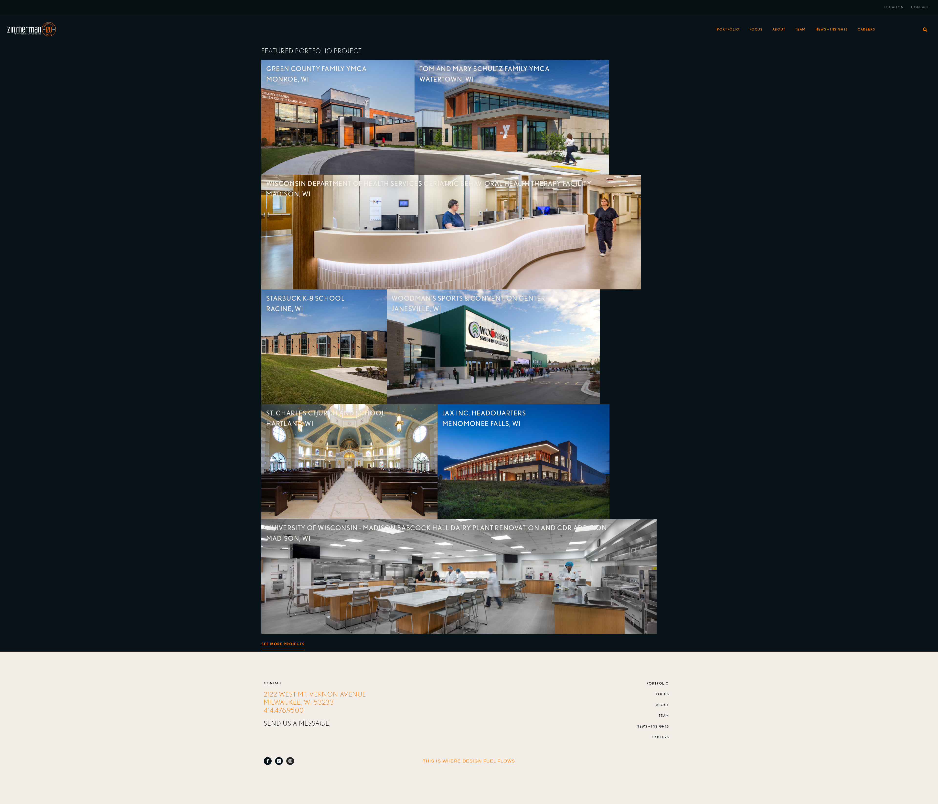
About (779, 29)
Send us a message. (297, 723)
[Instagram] (290, 761)
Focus (756, 29)
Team (800, 29)
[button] (925, 29)
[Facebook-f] (268, 761)
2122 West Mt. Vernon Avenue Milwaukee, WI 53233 (315, 698)
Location (894, 7)
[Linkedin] (279, 761)
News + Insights (831, 29)
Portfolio (728, 29)
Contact (920, 7)
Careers (866, 29)
